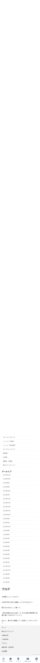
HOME (10, 661)
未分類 (5, 457)
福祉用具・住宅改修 (8, 647)
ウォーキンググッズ (9, 437)
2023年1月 (6, 495)
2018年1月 (6, 562)
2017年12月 (6, 566)
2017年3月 (6, 582)
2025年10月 (6, 479)
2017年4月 (6, 578)
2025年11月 (6, 475)
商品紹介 (5, 453)
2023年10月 (6, 491)
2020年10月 (6, 515)
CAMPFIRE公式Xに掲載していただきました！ (18, 602)
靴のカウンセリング (9, 465)
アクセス (4, 643)
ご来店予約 (5, 639)
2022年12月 (6, 499)
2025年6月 (6, 483)
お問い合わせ (27, 661)
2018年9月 (6, 530)
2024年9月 (6, 487)
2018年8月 (6, 534)
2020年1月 (6, 523)
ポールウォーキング (9, 449)
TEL (36, 661)
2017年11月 (6, 570)
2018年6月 (6, 542)
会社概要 (4, 651)
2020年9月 (6, 519)
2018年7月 (6, 538)
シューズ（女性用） (9, 441)
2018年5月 (6, 546)
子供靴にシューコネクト (10, 597)
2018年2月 (6, 558)
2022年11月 (6, 503)
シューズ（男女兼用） (9, 445)
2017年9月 (6, 574)
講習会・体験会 (7, 461)
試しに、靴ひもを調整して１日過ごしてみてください (19, 621)
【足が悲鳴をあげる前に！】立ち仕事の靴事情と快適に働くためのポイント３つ (19, 614)
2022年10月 (6, 507)
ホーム (4, 627)
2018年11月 (6, 526)
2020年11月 (6, 511)
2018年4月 (6, 550)
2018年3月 (6, 554)
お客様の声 (5, 635)
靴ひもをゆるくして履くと (11, 607)
